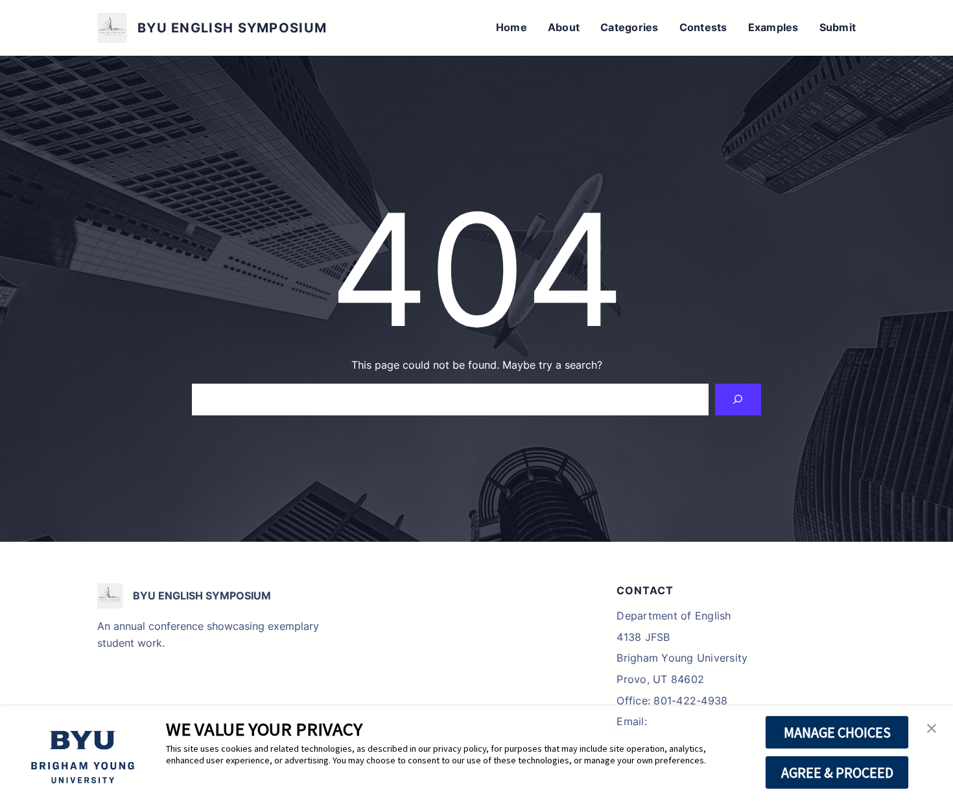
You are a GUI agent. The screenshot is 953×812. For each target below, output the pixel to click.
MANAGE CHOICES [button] (837, 732)
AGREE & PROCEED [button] (837, 772)
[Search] (738, 399)
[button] (932, 729)
